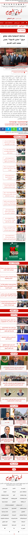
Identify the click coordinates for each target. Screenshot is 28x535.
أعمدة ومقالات (5, 498)
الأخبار (22, 22)
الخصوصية (4, 525)
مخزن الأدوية (23, 125)
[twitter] (21, 4)
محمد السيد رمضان (18, 72)
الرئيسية (23, 488)
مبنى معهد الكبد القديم (11, 125)
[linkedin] (16, 4)
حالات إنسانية (5, 511)
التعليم (14, 501)
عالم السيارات (14, 518)
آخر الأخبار (14, 315)
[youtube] (19, 4)
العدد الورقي (14, 310)
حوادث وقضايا (23, 495)
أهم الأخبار (14, 353)
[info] (7, 4)
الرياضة (14, 491)
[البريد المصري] (14, 251)
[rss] (11, 4)
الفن (14, 495)
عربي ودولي (17, 22)
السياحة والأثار (23, 518)
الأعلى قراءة (14, 406)
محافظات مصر (8, 22)
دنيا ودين (14, 511)
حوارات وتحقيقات (5, 495)
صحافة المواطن (23, 515)
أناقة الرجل (14, 508)
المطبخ (23, 511)
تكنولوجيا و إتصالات (9, 505)
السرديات (14, 515)
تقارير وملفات (14, 498)
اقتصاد (4, 491)
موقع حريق (12, 122)
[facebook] (23, 4)
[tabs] (4, 4)
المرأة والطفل (23, 508)
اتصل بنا (23, 528)
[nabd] (14, 4)
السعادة (23, 521)
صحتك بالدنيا (5, 508)
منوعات (14, 521)
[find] (9, 4)
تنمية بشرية (5, 501)
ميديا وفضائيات (23, 498)
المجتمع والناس (5, 515)
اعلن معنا (14, 525)
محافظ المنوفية (22, 122)
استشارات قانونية (5, 518)
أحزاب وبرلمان (19, 505)
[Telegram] (19, 129)
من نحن (23, 525)
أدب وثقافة (23, 501)
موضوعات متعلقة (20, 136)
